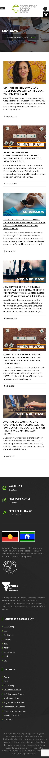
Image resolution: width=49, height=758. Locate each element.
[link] (46, 14)
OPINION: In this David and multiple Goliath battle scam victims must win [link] (24, 91)
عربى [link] (6, 631)
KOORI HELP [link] (16, 486)
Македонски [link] (10, 652)
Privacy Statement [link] (12, 715)
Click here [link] (13, 490)
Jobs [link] (6, 681)
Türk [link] (6, 656)
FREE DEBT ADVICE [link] (20, 498)
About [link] (7, 677)
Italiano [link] (7, 648)
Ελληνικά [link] (7, 639)
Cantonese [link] (9, 635)
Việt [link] (5, 661)
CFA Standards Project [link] (14, 694)
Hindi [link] (6, 644)
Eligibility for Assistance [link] (14, 702)
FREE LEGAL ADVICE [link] (20, 511)
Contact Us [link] (9, 719)
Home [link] (19, 37)
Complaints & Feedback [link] (14, 707)
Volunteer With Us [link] (12, 690)
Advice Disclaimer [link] (12, 698)
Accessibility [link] (9, 626)
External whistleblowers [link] (15, 711)
